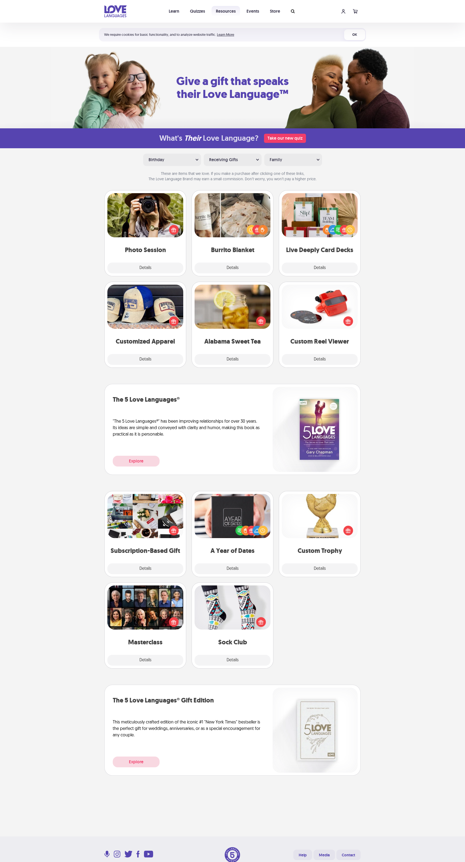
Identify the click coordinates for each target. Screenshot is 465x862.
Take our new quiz (284, 138)
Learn (174, 11)
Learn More (225, 34)
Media (324, 855)
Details (145, 268)
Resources (226, 11)
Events (252, 11)
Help (303, 855)
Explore (136, 461)
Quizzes (197, 11)
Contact (348, 855)
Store (275, 11)
